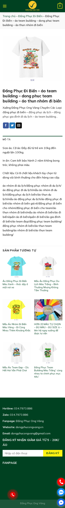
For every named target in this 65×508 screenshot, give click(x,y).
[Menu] (5, 6)
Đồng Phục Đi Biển (30, 16)
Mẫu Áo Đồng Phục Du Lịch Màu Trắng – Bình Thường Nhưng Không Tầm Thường (46, 285)
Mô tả (7, 139)
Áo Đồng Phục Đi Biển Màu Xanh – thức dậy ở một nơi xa (15, 284)
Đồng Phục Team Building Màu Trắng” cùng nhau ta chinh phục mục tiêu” (48, 372)
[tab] (32, 139)
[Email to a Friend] (19, 125)
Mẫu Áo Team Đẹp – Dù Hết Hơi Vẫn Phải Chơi (16, 369)
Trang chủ (9, 16)
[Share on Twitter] (12, 125)
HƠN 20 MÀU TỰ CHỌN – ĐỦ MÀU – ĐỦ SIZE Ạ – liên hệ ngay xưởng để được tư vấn (48, 329)
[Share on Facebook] (6, 125)
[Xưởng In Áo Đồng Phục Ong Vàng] (32, 6)
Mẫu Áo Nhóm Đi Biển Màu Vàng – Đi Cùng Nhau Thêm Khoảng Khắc (17, 327)
